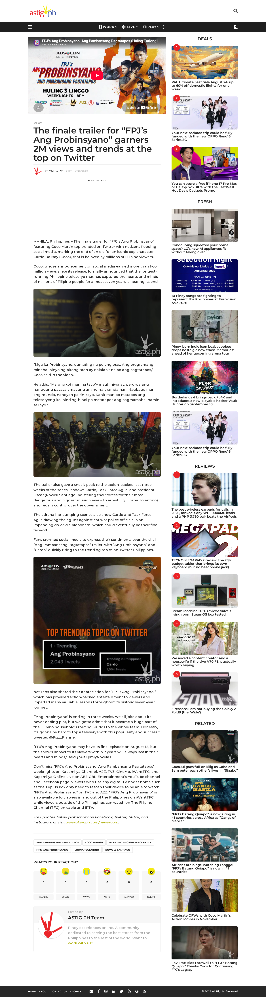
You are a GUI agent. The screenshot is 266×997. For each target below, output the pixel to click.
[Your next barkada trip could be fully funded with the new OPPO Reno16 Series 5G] (205, 113)
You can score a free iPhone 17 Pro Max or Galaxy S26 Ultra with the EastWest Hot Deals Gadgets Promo (204, 187)
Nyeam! (151, 897)
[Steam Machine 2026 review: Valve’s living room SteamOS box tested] (205, 590)
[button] (235, 10)
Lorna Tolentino (87, 849)
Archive (75, 991)
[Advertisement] (97, 207)
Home (32, 991)
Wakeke (43, 897)
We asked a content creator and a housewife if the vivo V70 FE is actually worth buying (204, 661)
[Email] (91, 991)
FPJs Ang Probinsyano (52, 849)
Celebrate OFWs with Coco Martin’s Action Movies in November (201, 917)
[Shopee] (136, 991)
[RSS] (144, 991)
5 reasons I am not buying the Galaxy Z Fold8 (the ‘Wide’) (204, 710)
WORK (108, 27)
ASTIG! (107, 897)
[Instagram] (105, 991)
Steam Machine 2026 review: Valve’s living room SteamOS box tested (201, 612)
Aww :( (86, 897)
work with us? (80, 943)
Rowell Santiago (117, 849)
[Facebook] (99, 991)
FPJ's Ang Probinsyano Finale (130, 842)
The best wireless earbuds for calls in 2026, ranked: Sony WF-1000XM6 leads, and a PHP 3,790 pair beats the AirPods (204, 513)
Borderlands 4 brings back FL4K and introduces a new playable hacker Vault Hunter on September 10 (204, 400)
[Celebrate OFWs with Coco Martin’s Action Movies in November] (205, 895)
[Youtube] (129, 991)
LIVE (131, 27)
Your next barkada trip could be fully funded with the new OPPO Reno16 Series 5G (202, 136)
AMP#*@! (129, 897)
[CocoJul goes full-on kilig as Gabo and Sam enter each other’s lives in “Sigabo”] (205, 746)
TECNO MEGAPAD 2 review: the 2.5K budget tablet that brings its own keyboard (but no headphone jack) (202, 563)
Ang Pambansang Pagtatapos (57, 842)
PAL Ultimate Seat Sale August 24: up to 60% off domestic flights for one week (202, 85)
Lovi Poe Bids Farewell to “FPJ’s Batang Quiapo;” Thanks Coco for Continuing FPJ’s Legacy (204, 966)
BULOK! (65, 897)
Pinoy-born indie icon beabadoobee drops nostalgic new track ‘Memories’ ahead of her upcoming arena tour (203, 350)
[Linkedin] (113, 991)
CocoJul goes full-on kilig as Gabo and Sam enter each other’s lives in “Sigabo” (205, 768)
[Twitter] (121, 991)
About (43, 991)
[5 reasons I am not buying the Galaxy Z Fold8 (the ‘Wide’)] (205, 688)
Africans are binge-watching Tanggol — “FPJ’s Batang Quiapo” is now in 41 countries (204, 868)
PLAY (151, 27)
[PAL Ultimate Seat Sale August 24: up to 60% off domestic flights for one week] (205, 62)
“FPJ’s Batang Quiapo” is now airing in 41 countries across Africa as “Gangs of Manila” (204, 817)
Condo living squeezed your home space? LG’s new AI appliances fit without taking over (200, 248)
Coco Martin (94, 842)
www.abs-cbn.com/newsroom (92, 822)
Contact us (59, 991)
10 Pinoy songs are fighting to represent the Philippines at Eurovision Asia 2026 (204, 299)
